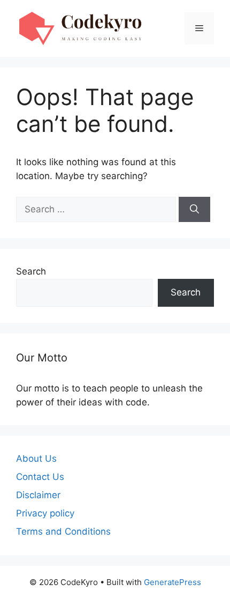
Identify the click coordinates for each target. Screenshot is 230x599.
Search (31, 271)
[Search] (194, 210)
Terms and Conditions (63, 531)
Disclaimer (38, 495)
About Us (36, 458)
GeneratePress (172, 582)
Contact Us (40, 476)
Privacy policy (45, 513)
